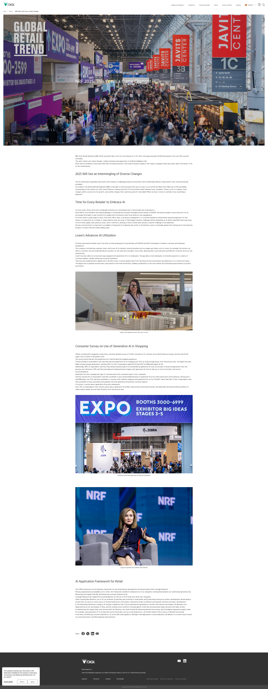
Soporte (84, 679)
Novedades (120, 679)
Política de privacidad (152, 679)
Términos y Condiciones (166, 679)
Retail (79, 75)
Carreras (108, 679)
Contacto (96, 679)
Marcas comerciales (180, 679)
